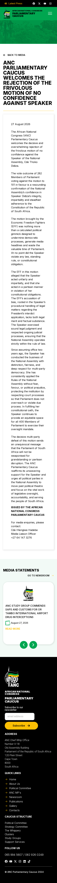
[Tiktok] (29, 861)
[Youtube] (45, 3)
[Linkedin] (24, 861)
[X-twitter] (39, 3)
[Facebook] (34, 3)
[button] (24, 645)
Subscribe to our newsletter (14, 708)
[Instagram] (50, 3)
